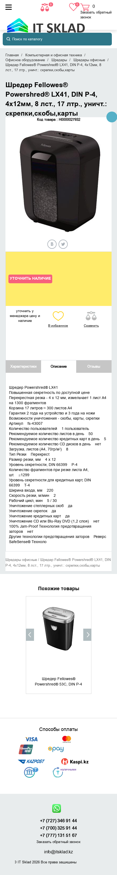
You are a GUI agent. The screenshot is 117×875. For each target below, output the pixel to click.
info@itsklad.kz (58, 852)
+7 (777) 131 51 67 (58, 835)
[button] (30, 635)
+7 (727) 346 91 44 (58, 821)
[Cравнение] (45, 7)
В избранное (58, 326)
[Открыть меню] (8, 7)
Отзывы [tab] (93, 366)
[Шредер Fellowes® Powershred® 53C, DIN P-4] (58, 635)
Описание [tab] (59, 366)
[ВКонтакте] (52, 244)
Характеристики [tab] (23, 366)
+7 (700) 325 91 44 (58, 828)
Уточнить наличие (30, 278)
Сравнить (91, 326)
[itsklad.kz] (45, 22)
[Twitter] (63, 244)
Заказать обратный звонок (96, 14)
